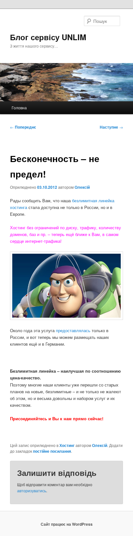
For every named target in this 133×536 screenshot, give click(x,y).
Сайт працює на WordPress (67, 524)
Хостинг (67, 445)
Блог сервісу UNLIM (48, 37)
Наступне (111, 127)
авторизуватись (31, 490)
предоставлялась (73, 330)
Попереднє (23, 127)
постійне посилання (52, 451)
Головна (19, 107)
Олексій (82, 187)
